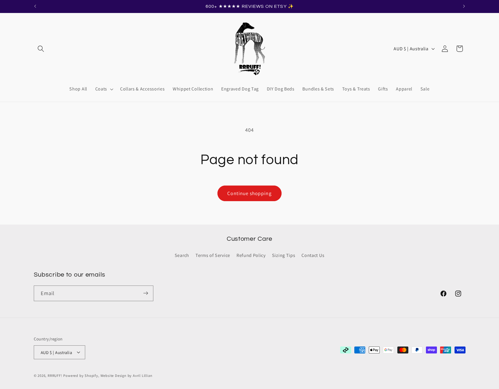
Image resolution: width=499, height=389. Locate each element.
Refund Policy (251, 255)
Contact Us (312, 255)
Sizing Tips (283, 255)
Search (182, 255)
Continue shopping (249, 193)
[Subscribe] (145, 293)
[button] (41, 48)
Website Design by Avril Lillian (126, 375)
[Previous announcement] (35, 6)
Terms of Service (212, 255)
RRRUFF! (55, 375)
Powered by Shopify (80, 375)
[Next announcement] (464, 6)
